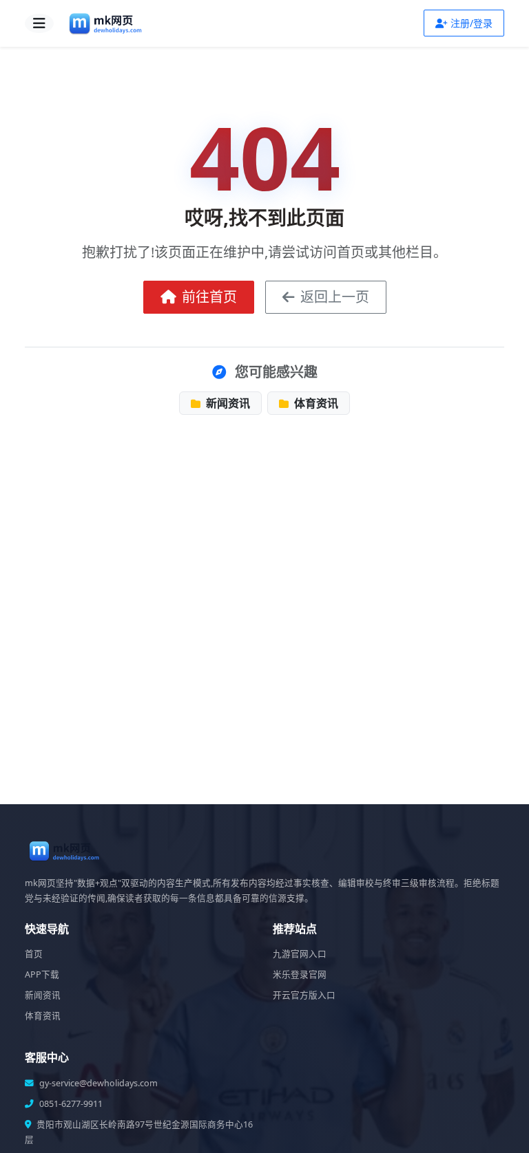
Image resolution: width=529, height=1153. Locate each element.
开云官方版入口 (304, 995)
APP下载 (42, 974)
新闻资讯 (226, 403)
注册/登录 (471, 23)
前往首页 (209, 297)
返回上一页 (334, 297)
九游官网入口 (299, 954)
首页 (34, 954)
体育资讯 (314, 403)
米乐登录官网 (299, 974)
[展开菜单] (39, 23)
